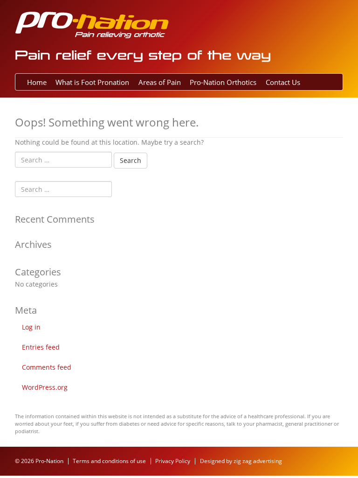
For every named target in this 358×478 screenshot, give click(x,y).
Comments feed (46, 367)
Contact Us (283, 82)
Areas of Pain (159, 82)
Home (37, 82)
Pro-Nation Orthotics (223, 82)
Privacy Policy (172, 461)
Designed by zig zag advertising (241, 461)
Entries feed (41, 347)
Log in (31, 327)
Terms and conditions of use (109, 461)
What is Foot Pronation (92, 82)
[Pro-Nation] (92, 24)
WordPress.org (45, 387)
